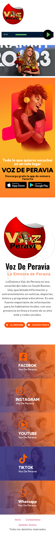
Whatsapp (27, 501)
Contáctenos (33, 519)
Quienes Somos (28, 524)
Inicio (18, 519)
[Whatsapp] (22, 492)
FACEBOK (27, 365)
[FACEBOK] (23, 356)
